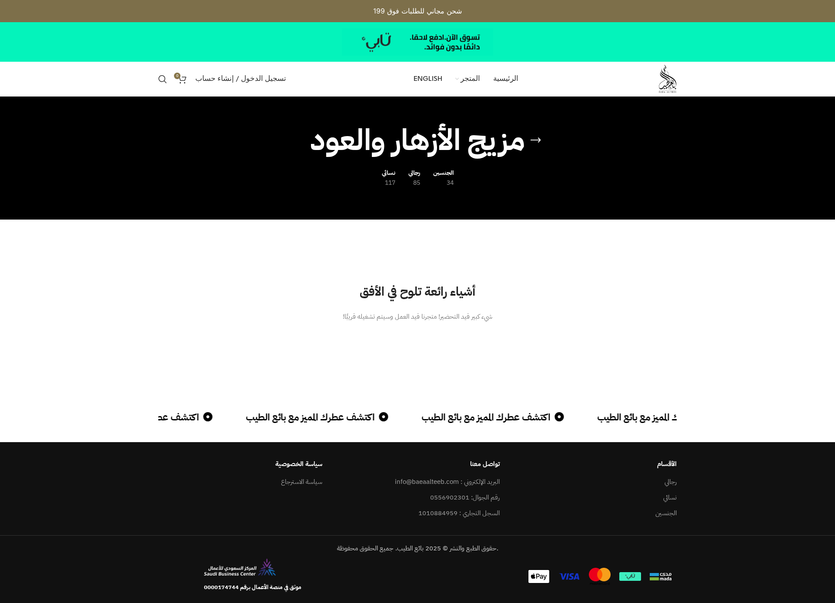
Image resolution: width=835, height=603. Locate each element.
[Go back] (536, 140)
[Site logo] (667, 78)
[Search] (162, 79)
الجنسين (666, 513)
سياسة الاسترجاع (301, 481)
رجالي (671, 481)
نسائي (670, 497)
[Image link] (240, 566)
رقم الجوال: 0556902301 (465, 497)
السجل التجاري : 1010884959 (459, 513)
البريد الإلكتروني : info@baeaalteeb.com (447, 481)
